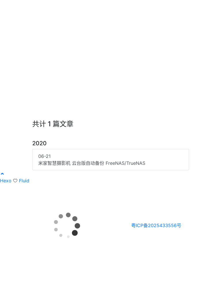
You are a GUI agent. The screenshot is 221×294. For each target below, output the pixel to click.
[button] (2, 174)
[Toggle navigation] (210, 8)
